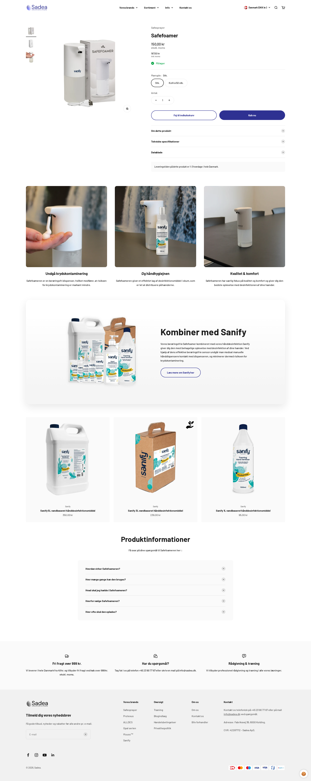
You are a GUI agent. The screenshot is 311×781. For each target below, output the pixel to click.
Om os (195, 709)
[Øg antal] (169, 100)
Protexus (128, 716)
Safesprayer (158, 27)
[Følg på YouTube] (44, 755)
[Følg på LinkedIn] (53, 755)
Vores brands (126, 7)
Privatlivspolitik (162, 728)
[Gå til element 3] (31, 57)
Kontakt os (185, 7)
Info (167, 7)
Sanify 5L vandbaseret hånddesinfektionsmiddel (67, 510)
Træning (158, 709)
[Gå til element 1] (31, 31)
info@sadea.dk (232, 714)
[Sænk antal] (156, 100)
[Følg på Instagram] (36, 755)
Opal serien (129, 728)
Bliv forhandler (200, 722)
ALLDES (127, 722)
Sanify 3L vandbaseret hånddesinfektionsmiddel (155, 510)
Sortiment (150, 7)
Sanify (67, 506)
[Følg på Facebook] (28, 755)
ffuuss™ (128, 734)
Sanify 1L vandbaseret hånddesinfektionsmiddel (243, 510)
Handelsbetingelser (165, 722)
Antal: (154, 92)
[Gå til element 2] (31, 44)
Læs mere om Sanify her (180, 372)
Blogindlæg (160, 716)
